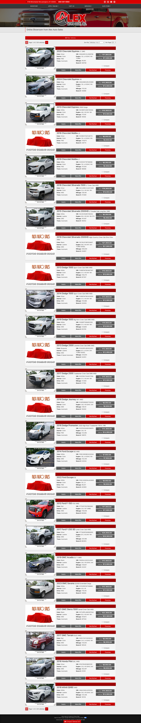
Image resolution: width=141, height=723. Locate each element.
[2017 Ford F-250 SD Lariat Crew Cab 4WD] (40, 536)
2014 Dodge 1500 (74, 293)
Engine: (78, 56)
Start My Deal (93, 70)
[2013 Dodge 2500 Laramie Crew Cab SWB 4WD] (40, 352)
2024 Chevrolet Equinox (69, 79)
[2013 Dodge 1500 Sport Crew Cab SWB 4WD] (40, 274)
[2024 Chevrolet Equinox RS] (40, 86)
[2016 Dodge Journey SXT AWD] (40, 406)
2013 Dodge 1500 (74, 267)
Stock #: (78, 63)
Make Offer (78, 70)
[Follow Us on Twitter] (108, 2)
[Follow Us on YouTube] (111, 2)
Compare (106, 66)
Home (63, 716)
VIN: (77, 54)
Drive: (59, 59)
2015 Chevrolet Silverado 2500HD (83, 211)
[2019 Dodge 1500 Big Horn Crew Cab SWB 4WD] (40, 326)
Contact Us (71, 716)
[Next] (46, 42)
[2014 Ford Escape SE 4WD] (40, 458)
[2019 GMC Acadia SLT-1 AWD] (40, 564)
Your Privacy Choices (79, 717)
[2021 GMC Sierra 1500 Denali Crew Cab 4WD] (40, 616)
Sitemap (73, 717)
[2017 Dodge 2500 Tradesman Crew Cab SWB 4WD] (40, 380)
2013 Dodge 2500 (75, 345)
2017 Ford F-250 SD (74, 529)
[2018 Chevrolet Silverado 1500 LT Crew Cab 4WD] (40, 191)
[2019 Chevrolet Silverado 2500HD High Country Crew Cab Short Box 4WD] (40, 243)
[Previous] (26, 42)
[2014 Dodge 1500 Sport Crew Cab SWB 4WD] (40, 300)
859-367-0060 (63, 2)
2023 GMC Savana (74, 583)
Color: (59, 54)
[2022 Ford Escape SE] (40, 484)
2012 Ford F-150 (68, 503)
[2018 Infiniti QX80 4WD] (40, 694)
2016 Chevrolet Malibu (68, 133)
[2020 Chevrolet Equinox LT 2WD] (40, 58)
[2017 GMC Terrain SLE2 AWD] (40, 642)
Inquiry (63, 70)
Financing (107, 70)
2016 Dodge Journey (70, 399)
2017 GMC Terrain (69, 635)
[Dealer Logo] (70, 17)
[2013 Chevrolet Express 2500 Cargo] (40, 113)
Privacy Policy (76, 716)
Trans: (59, 61)
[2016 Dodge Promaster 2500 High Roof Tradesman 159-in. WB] (40, 432)
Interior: (59, 56)
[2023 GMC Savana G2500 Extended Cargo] (40, 590)
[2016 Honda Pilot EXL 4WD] (40, 668)
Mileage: (78, 60)
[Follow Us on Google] (114, 2)
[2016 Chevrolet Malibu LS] (40, 139)
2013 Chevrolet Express (72, 107)
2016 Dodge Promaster (81, 425)
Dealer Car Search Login (59, 717)
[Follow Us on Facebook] (105, 2)
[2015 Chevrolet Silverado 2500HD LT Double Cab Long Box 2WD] (40, 217)
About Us (66, 716)
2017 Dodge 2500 (76, 373)
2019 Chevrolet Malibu (68, 159)
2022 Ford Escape (66, 477)
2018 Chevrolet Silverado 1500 (78, 185)
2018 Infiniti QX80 (67, 687)
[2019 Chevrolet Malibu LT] (40, 165)
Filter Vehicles (71, 38)
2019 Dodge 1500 (75, 319)
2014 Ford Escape (68, 451)
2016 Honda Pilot (68, 661)
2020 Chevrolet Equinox (71, 51)
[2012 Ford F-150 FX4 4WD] (40, 510)
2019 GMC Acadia (69, 557)
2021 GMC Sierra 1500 (75, 609)
